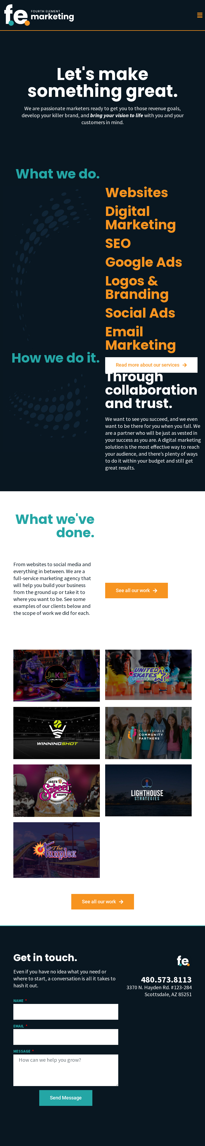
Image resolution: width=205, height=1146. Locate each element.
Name (18, 1000)
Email (19, 1026)
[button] (194, 15)
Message (22, 1051)
